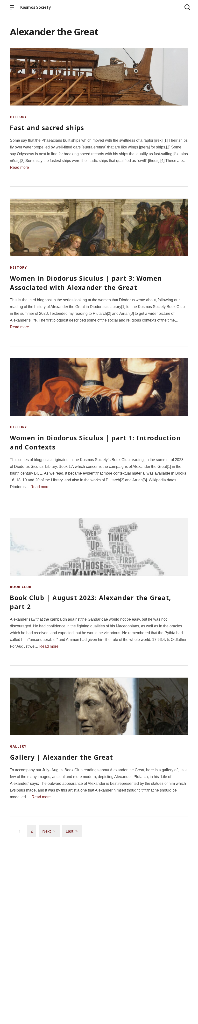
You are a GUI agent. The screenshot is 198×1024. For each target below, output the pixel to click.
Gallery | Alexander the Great (61, 757)
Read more (19, 167)
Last (69, 831)
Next (46, 831)
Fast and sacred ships (47, 127)
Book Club (20, 586)
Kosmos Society (35, 7)
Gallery (18, 746)
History (18, 116)
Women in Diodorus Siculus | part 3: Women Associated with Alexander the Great (86, 283)
